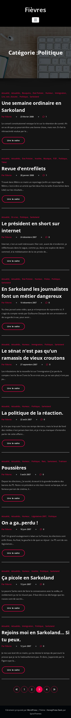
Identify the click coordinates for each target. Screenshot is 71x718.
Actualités (15, 93)
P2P (55, 158)
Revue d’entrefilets (23, 168)
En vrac (14, 217)
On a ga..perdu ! (20, 522)
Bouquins (26, 93)
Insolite (38, 158)
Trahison (63, 461)
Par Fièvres (7, 116)
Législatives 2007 (39, 516)
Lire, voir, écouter (10, 96)
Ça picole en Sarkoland (28, 577)
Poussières (14, 467)
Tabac (4, 162)
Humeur (49, 93)
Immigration (60, 93)
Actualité (5, 93)
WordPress (32, 710)
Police (47, 279)
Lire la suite (13, 140)
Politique (24, 96)
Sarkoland (34, 96)
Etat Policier (38, 93)
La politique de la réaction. (32, 413)
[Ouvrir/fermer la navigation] (35, 20)
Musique (47, 158)
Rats (43, 461)
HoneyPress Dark (54, 710)
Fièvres (35, 10)
